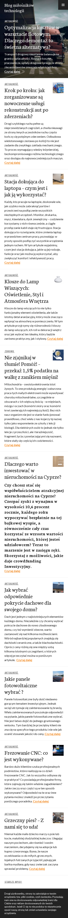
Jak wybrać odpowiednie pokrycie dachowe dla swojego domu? (27, 599)
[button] (63, 5)
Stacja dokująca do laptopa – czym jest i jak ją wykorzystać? (26, 187)
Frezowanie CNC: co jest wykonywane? (26, 756)
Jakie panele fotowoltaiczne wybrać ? (20, 685)
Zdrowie (9, 351)
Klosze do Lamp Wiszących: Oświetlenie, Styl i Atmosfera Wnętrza (26, 290)
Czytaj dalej (12, 71)
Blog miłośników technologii (19, 7)
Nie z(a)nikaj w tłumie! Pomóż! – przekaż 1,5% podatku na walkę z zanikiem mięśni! (31, 366)
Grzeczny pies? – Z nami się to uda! (24, 823)
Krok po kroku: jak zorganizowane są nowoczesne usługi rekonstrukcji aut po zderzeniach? (26, 103)
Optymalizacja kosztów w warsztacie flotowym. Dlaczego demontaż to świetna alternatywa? (31, 36)
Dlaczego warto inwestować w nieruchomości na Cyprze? (32, 470)
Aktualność (11, 21)
